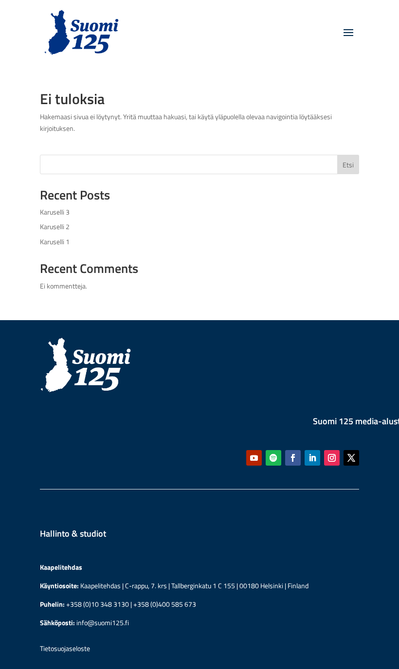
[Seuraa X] (351, 458)
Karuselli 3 (55, 212)
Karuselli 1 (55, 241)
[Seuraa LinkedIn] (312, 458)
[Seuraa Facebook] (293, 458)
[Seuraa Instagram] (332, 458)
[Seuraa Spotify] (273, 458)
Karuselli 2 (55, 226)
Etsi (348, 165)
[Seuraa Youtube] (254, 458)
